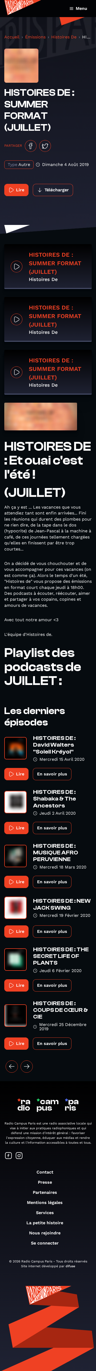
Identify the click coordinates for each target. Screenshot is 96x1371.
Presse (45, 1182)
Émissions (35, 36)
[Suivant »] (27, 1066)
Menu (81, 8)
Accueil (11, 36)
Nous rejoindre (45, 1232)
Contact (45, 1172)
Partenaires (45, 1192)
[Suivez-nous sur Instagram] (19, 1156)
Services (45, 1212)
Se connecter (45, 1243)
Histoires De (64, 36)
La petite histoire (44, 1222)
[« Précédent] (12, 1066)
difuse (70, 1266)
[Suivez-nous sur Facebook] (8, 1156)
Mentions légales (45, 1202)
